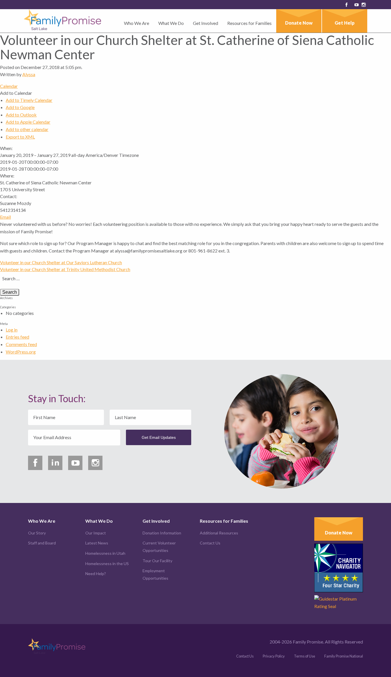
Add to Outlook (21, 114)
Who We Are (136, 23)
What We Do (171, 23)
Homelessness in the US (107, 563)
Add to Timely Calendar (29, 100)
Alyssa (28, 74)
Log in (11, 329)
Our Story (37, 532)
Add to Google (20, 107)
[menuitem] (136, 25)
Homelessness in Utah (105, 553)
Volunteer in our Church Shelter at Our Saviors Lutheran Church (61, 262)
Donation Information (162, 532)
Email (5, 217)
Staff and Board (42, 542)
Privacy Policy (274, 656)
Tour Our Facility (157, 560)
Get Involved (205, 23)
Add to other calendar (27, 129)
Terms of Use (304, 656)
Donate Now (299, 22)
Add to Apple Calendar (28, 122)
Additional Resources (219, 532)
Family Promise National (343, 656)
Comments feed (21, 344)
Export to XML (20, 136)
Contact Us (210, 542)
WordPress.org (21, 351)
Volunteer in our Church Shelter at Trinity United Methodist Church (65, 269)
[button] (16, 93)
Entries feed (17, 337)
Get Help (345, 22)
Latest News (96, 542)
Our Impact (95, 532)
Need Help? (95, 573)
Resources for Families (249, 23)
